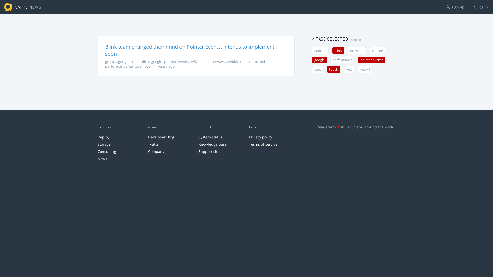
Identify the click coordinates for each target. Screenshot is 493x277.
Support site (209, 151)
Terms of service (263, 144)
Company (156, 151)
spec (203, 61)
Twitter (154, 144)
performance (116, 66)
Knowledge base (212, 144)
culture (135, 66)
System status (210, 137)
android (258, 61)
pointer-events (176, 61)
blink (145, 61)
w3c (194, 61)
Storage (104, 144)
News (102, 158)
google (156, 61)
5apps (21, 7)
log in (482, 7)
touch (245, 61)
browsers (217, 61)
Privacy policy (260, 137)
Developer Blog (161, 137)
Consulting (107, 151)
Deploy (103, 137)
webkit (232, 61)
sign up (457, 7)
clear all (356, 39)
